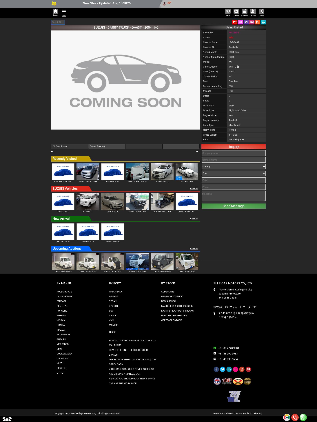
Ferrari (61, 301)
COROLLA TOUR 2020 (63, 181)
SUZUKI (100, 27)
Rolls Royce (64, 291)
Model (206, 61)
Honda (61, 325)
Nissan (61, 320)
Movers (113, 325)
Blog (112, 332)
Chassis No (209, 47)
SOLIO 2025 (63, 211)
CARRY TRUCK (119, 27)
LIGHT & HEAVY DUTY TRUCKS (177, 310)
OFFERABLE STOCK (171, 320)
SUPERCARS (167, 291)
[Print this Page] (263, 22)
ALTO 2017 (87, 211)
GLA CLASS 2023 (63, 241)
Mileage (207, 91)
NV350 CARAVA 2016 (137, 181)
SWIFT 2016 (113, 211)
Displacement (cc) (212, 86)
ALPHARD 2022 (112, 181)
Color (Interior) (210, 71)
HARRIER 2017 (162, 181)
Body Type (208, 125)
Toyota (61, 315)
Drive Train (208, 105)
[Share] (240, 22)
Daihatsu (62, 358)
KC (156, 27)
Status (206, 37)
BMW (59, 349)
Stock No (208, 32)
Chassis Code (210, 42)
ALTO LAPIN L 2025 (187, 211)
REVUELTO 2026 (112, 241)
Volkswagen (64, 353)
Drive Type (208, 110)
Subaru (61, 339)
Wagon (113, 296)
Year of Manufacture (214, 57)
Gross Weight (210, 134)
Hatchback (115, 291)
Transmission (210, 76)
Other (60, 372)
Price (205, 139)
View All (194, 188)
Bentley (62, 306)
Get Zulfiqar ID (236, 139)
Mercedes (63, 344)
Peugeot (62, 368)
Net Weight (209, 129)
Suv (111, 310)
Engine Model (210, 115)
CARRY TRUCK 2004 (162, 271)
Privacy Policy (243, 413)
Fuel (205, 81)
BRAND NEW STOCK (172, 296)
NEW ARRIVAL (168, 301)
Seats (206, 100)
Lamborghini (64, 296)
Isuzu (60, 363)
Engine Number (211, 120)
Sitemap (258, 413)
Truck (112, 315)
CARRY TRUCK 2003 (88, 271)
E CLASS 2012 (187, 181)
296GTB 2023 (88, 241)
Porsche (62, 310)
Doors (206, 95)
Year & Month (210, 52)
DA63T (137, 27)
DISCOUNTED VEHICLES (174, 315)
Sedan (112, 301)
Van (111, 320)
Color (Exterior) (210, 66)
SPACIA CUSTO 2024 (162, 211)
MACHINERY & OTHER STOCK (177, 306)
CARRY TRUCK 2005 (63, 271)
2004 (148, 27)
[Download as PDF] (257, 22)
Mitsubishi (63, 334)
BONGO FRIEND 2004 (88, 181)
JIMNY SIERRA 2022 (137, 211)
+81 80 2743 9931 (228, 348)
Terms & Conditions (223, 413)
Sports (113, 306)
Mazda (61, 329)
